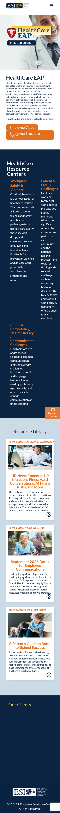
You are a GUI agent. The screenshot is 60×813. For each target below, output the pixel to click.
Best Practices (17, 610)
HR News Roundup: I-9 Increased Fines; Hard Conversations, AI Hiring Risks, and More (30, 481)
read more (48, 515)
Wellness (38, 528)
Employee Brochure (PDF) (24, 135)
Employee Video (21, 127)
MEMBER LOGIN (20, 42)
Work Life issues (36, 610)
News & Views (17, 442)
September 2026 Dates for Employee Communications (30, 565)
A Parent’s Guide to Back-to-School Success (30, 645)
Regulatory (32, 442)
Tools (28, 528)
